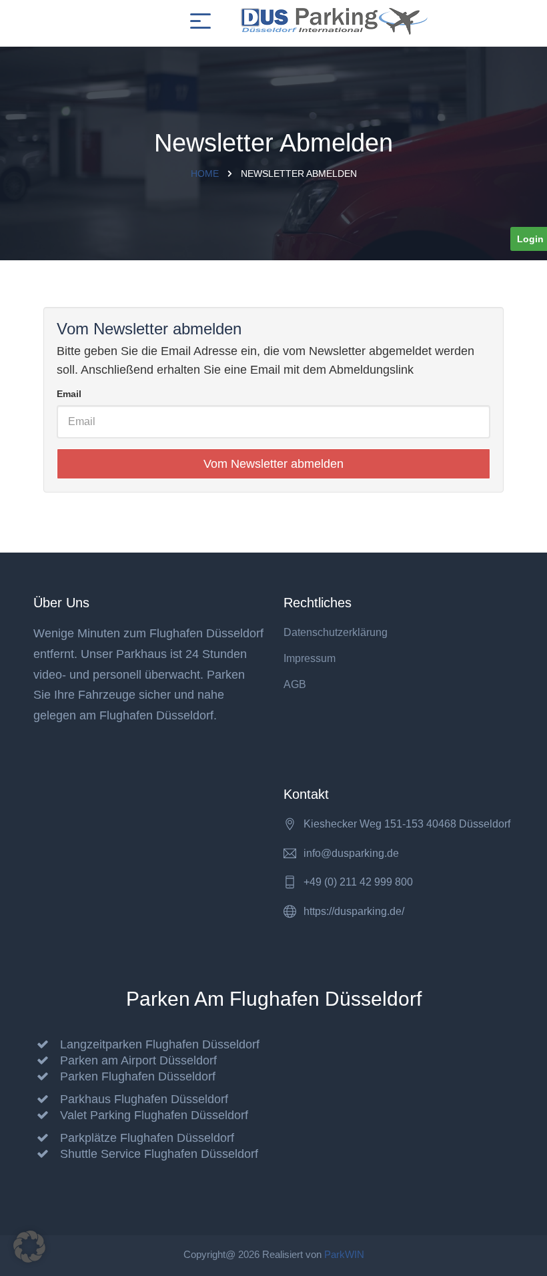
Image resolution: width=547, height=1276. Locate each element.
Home (205, 173)
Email (69, 393)
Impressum (310, 658)
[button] (29, 1246)
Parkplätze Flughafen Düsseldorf (147, 1138)
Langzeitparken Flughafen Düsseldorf (159, 1044)
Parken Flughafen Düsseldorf (137, 1076)
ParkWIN (344, 1254)
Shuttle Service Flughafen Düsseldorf (159, 1154)
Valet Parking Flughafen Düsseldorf (154, 1115)
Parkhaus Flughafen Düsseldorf (144, 1099)
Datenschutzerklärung (336, 632)
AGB (295, 684)
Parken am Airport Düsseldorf (138, 1060)
